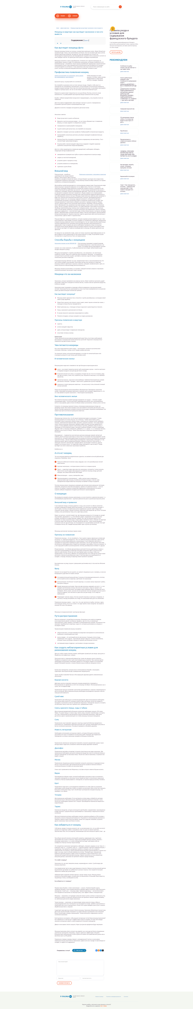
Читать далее (116, 52)
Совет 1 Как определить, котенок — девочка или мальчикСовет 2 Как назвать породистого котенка (127, 188)
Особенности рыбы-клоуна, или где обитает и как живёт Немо (128, 67)
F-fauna (65, 7)
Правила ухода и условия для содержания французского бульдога (123, 34)
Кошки (63, 15)
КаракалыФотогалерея (127, 176)
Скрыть (86, 40)
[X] (103, 950)
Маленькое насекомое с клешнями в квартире (92, 174)
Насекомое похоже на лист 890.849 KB (65, 243)
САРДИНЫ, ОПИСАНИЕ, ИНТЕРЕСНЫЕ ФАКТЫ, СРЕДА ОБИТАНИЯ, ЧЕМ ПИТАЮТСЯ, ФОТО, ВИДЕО (128, 153)
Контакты (126, 996)
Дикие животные (65, 28)
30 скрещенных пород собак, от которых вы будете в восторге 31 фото (127, 120)
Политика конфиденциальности (113, 996)
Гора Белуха (123, 130)
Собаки (74, 15)
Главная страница (99, 996)
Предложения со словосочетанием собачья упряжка (128, 141)
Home (57, 28)
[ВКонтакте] (96, 950)
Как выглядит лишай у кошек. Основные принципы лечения (127, 166)
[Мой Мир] (101, 950)
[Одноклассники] (98, 950)
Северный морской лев (127, 109)
